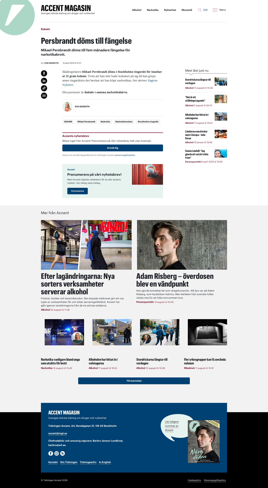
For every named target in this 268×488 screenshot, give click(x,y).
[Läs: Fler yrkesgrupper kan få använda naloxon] (207, 332)
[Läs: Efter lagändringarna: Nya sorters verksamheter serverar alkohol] (86, 245)
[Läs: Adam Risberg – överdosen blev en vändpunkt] (181, 245)
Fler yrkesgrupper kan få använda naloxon (205, 361)
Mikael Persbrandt (86, 121)
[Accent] (63, 412)
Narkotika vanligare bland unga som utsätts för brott (60, 361)
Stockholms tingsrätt (148, 121)
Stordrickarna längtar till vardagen (152, 361)
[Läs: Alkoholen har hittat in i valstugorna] (112, 332)
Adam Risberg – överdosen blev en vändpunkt (175, 279)
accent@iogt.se (57, 433)
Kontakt (53, 462)
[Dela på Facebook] (44, 73)
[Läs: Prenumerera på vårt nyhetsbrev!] (147, 174)
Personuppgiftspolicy (215, 480)
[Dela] (44, 81)
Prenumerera (77, 191)
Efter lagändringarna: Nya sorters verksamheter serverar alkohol (78, 283)
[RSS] (62, 453)
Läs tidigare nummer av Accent (172, 426)
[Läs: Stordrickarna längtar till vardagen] (159, 332)
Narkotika (153, 9)
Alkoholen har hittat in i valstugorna (103, 361)
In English (105, 462)
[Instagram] (56, 453)
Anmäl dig (112, 147)
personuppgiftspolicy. (125, 155)
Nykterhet (170, 9)
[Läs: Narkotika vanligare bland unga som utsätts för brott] (64, 332)
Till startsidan (134, 380)
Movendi (187, 9)
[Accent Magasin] (66, 8)
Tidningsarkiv (88, 462)
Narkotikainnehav (123, 121)
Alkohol (136, 9)
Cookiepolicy (194, 480)
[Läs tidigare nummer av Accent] (204, 441)
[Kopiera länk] (44, 88)
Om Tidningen (68, 462)
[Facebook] (50, 453)
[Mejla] (44, 96)
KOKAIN (68, 121)
